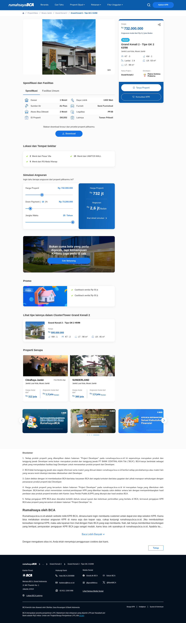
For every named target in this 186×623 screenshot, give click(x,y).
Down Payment (32, 202)
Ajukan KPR (163, 5)
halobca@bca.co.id (66, 583)
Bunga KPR (131, 607)
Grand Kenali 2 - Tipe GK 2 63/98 (84, 13)
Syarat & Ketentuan (156, 607)
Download (71, 133)
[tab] (31, 91)
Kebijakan (142, 607)
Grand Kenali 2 (61, 13)
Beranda (44, 4)
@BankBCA (111, 583)
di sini (81, 616)
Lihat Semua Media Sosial (93, 591)
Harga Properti (32, 188)
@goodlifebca (91, 583)
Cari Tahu (59, 4)
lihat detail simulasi (95, 218)
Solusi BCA (110, 576)
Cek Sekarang (69, 261)
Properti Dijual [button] (76, 4)
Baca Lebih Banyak (92, 534)
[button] (110, 47)
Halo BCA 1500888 (66, 576)
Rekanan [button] (95, 4)
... (43, 564)
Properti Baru (33, 13)
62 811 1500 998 (66, 591)
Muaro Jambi (47, 13)
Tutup (156, 548)
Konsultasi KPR (143, 97)
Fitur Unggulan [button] (114, 4)
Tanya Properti (143, 88)
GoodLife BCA (92, 576)
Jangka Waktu (31, 215)
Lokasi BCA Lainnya (34, 596)
